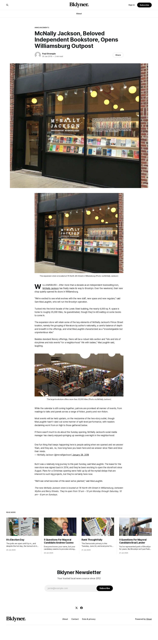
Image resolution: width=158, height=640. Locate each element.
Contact (75, 619)
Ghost (149, 619)
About (79, 13)
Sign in (131, 5)
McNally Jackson (50, 288)
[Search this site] (7, 5)
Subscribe (144, 5)
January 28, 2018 (80, 455)
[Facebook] (81, 608)
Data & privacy (89, 619)
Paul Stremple (49, 53)
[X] (76, 608)
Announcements (42, 27)
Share (118, 55)
